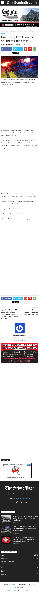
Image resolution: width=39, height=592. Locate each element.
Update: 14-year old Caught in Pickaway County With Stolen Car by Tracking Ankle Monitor (9, 314)
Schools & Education (7, 561)
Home (2, 31)
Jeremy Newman (8, 44)
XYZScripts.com (29, 590)
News (7, 31)
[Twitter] (22, 502)
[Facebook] (13, 502)
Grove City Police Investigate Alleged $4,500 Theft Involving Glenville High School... (24, 539)
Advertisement (23, 584)
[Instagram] (17, 502)
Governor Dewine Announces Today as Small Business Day (30, 312)
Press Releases (6, 565)
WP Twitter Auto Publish (12, 590)
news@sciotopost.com (23, 498)
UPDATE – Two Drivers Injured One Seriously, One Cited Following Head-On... (25, 518)
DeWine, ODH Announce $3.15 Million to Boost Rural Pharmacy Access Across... (25, 529)
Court (2, 571)
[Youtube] (26, 502)
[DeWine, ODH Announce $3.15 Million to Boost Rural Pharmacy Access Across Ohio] (6, 529)
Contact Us (32, 584)
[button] (35, 3)
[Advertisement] (19, 108)
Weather (3, 574)
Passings (4, 558)
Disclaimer (7, 584)
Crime (3, 568)
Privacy (14, 584)
